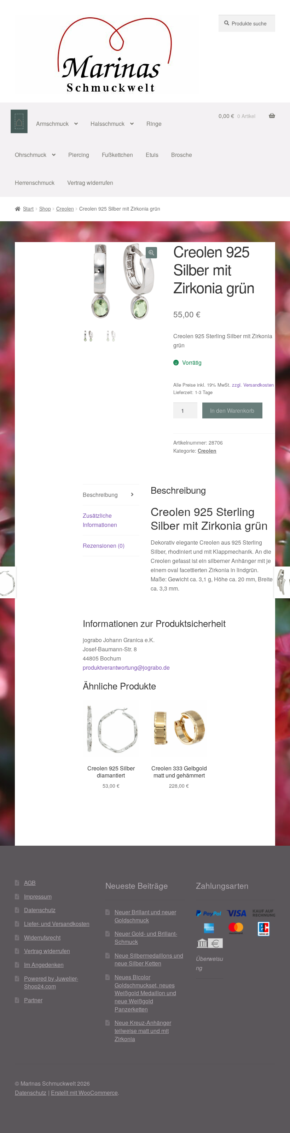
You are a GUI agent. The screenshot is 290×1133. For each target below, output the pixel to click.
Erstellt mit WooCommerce (84, 1092)
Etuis (152, 155)
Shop (45, 208)
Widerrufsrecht (42, 937)
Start (28, 208)
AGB (30, 883)
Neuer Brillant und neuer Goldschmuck (145, 916)
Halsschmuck (107, 123)
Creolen (65, 208)
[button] (151, 252)
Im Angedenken (44, 965)
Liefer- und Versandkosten (56, 924)
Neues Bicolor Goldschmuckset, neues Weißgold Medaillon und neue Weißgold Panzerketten (145, 993)
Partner (33, 1000)
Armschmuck (52, 123)
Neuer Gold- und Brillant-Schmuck (146, 937)
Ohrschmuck (30, 155)
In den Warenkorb (232, 410)
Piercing (78, 155)
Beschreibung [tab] (100, 495)
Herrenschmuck (34, 182)
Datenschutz (40, 910)
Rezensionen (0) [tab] (103, 545)
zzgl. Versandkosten (253, 384)
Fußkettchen (117, 155)
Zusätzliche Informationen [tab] (100, 520)
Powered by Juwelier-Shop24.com (51, 982)
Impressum (38, 896)
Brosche (181, 155)
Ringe (154, 123)
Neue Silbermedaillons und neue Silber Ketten (149, 959)
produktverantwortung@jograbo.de (126, 667)
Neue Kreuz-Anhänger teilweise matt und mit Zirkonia (143, 1030)
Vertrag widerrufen (90, 182)
